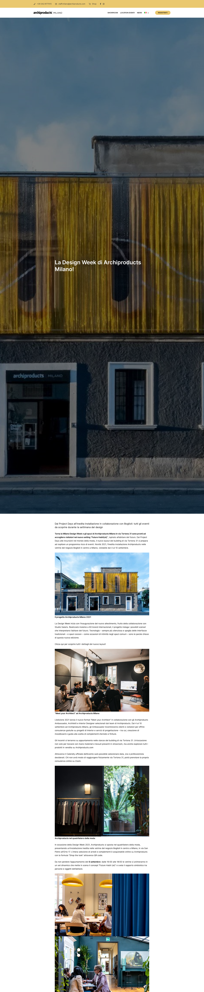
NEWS (139, 13)
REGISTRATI (163, 13)
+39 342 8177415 (44, 4)
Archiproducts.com (84, 747)
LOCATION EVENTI (127, 13)
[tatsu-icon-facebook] (100, 4)
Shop (94, 4)
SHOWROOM (113, 13)
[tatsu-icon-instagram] (103, 4)
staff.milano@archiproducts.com (71, 4)
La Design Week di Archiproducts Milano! (98, 265)
